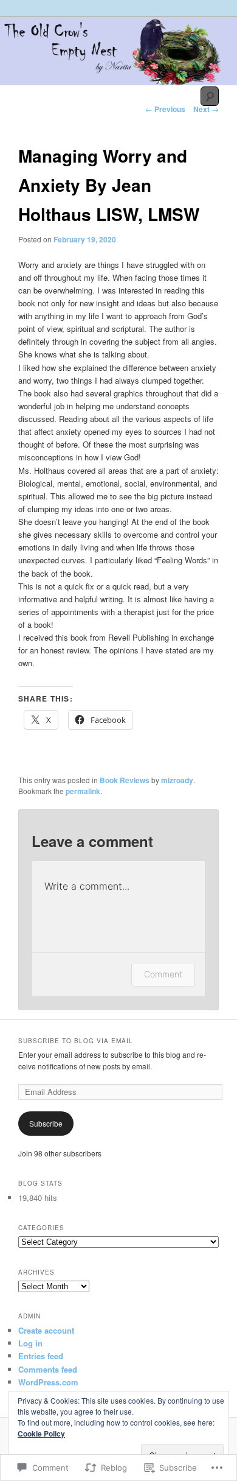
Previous (165, 109)
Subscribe (46, 1123)
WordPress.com (48, 1382)
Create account (46, 1330)
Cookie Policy (41, 1433)
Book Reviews (124, 780)
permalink (83, 791)
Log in (30, 1343)
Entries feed (40, 1356)
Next (206, 109)
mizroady (177, 780)
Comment (163, 974)
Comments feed (47, 1369)
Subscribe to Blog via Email (75, 1040)
